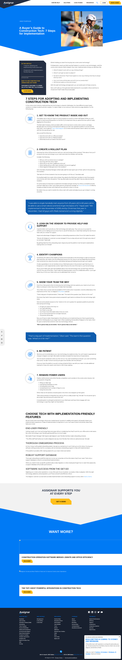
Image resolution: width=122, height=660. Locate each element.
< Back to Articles (25, 21)
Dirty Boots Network (77, 627)
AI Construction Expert (24, 631)
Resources (90, 2)
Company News (75, 626)
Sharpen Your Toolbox (59, 631)
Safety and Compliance (24, 629)
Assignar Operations (24, 636)
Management (40, 619)
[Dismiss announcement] (119, 637)
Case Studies (78, 2)
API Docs (91, 620)
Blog (55, 635)
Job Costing (22, 620)
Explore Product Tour (24, 640)
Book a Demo (115, 2)
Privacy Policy (59, 657)
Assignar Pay (22, 638)
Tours (55, 626)
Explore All (56, 638)
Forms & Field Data (23, 627)
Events (56, 627)
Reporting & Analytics (24, 633)
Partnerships (57, 619)
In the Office (40, 620)
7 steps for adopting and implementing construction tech (33, 66)
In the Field (39, 622)
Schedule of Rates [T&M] (25, 622)
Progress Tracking (23, 635)
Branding (74, 622)
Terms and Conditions (71, 657)
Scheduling (22, 624)
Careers (74, 620)
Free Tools (56, 636)
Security (91, 627)
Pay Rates (21, 619)
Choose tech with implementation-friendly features (33, 71)
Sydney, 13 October (101, 652)
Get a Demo (61, 501)
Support (91, 622)
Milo (20, 642)
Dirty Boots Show (58, 620)
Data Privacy (92, 629)
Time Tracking (22, 626)
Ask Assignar (57, 622)
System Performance (94, 619)
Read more (27, 561)
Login (104, 2)
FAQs (55, 633)
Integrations (92, 624)
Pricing (21, 643)
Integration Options (94, 626)
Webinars (56, 629)
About (73, 619)
